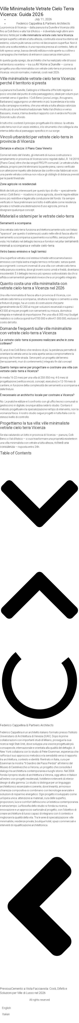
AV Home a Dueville (48, 64)
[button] (39, 504)
